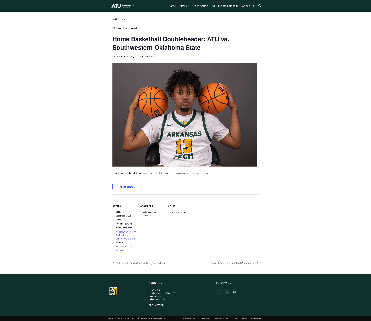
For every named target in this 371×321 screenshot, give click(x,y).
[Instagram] (234, 292)
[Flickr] (227, 292)
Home (172, 6)
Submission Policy (222, 318)
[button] (259, 6)
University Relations (240, 318)
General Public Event (125, 238)
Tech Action (200, 6)
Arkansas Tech (257, 318)
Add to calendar (127, 186)
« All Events (119, 19)
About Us (248, 6)
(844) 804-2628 (155, 296)
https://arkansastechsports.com (190, 173)
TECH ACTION (156, 305)
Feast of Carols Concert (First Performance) (233, 263)
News (183, 6)
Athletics (119, 231)
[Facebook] (219, 292)
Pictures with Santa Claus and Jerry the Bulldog (140, 263)
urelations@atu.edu (157, 299)
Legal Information (205, 318)
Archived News (189, 318)
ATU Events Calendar (225, 6)
